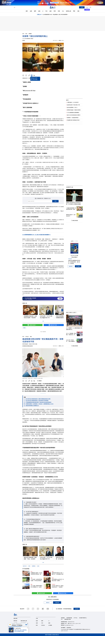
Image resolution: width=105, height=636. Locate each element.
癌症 (38, 566)
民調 (59, 11)
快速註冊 (57, 602)
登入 (32, 79)
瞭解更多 (100, 2)
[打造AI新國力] (74, 248)
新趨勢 (24, 327)
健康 (31, 336)
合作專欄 (50, 625)
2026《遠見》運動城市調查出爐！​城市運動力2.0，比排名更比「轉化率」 (36, 586)
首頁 (23, 33)
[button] (62, 310)
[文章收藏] (31, 75)
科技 (46, 11)
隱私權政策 (69, 627)
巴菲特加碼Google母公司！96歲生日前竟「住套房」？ (58, 580)
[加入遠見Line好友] (28, 609)
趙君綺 (23, 40)
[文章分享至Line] (23, 75)
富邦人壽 (24, 566)
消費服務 (30, 33)
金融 (39, 11)
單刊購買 (78, 266)
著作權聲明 (63, 627)
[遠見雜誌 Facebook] (33, 609)
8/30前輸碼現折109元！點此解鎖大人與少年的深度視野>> (55, 14)
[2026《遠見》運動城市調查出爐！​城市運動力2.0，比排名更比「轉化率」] (26, 586)
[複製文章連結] (29, 75)
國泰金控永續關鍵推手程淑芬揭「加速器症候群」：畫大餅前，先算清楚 (74, 262)
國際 (35, 11)
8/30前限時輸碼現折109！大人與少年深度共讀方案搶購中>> (36, 234)
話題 (31, 11)
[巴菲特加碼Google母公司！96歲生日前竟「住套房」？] (47, 579)
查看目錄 (71, 266)
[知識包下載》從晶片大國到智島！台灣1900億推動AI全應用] (11, 630)
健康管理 (33, 566)
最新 (27, 11)
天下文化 (75, 617)
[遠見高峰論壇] (6, 2)
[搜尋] (90, 7)
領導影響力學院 (67, 619)
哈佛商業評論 (69, 617)
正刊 (72, 241)
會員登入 (48, 602)
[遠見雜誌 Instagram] (38, 609)
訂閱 (82, 7)
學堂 (74, 11)
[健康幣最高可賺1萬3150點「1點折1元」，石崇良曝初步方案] (47, 573)
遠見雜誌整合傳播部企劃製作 (27, 345)
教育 (55, 11)
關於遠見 (15, 620)
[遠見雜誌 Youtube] (43, 609)
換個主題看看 (75, 220)
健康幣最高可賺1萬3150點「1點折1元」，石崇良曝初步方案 (58, 573)
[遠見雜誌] (52, 7)
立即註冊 (76, 608)
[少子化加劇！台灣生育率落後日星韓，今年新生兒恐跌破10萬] (26, 579)
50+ (62, 619)
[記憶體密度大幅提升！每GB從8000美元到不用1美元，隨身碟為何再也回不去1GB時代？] (26, 573)
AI (42, 11)
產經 (51, 11)
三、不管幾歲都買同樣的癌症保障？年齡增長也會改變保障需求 (37, 402)
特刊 (76, 241)
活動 (78, 11)
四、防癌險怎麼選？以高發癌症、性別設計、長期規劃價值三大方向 (38, 404)
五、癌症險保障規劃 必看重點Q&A (31, 405)
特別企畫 (70, 258)
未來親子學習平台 (82, 617)
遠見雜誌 (63, 617)
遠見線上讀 (68, 11)
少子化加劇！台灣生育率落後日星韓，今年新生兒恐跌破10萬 (36, 580)
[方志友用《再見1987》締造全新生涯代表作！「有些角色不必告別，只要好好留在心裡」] (47, 586)
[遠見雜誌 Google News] (48, 609)
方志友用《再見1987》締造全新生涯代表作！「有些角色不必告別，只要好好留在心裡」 (57, 586)
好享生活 (27, 336)
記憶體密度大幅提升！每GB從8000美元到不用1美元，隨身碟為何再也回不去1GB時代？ (36, 573)
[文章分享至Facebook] (26, 75)
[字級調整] (34, 75)
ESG (63, 11)
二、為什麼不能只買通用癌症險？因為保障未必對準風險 (36, 400)
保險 (29, 566)
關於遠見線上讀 (24, 620)
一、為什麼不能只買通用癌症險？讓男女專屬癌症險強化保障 (37, 399)
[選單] (14, 7)
